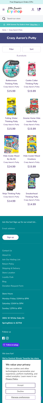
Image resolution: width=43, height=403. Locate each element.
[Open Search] (4, 18)
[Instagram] (7, 338)
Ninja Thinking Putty (11, 193)
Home (4, 30)
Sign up (10, 237)
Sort (31, 49)
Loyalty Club (7, 277)
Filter (11, 49)
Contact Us (7, 250)
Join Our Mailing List (11, 259)
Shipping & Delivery (11, 268)
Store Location (8, 272)
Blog (4, 281)
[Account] (33, 9)
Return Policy (8, 264)
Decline (20, 391)
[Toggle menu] (3, 9)
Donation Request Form (12, 286)
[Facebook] (3, 338)
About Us (6, 255)
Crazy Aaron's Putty (15, 30)
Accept (20, 385)
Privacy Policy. (12, 379)
